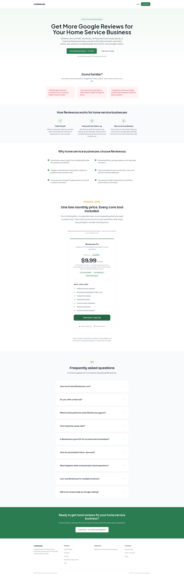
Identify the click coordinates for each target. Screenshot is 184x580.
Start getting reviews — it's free (82, 51)
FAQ (65, 563)
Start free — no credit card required (92, 530)
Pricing (66, 556)
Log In (126, 556)
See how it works (107, 51)
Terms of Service (130, 553)
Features (67, 553)
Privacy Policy (129, 549)
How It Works (68, 549)
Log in (138, 4)
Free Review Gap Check (71, 559)
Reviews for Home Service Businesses (106, 549)
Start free (146, 4)
